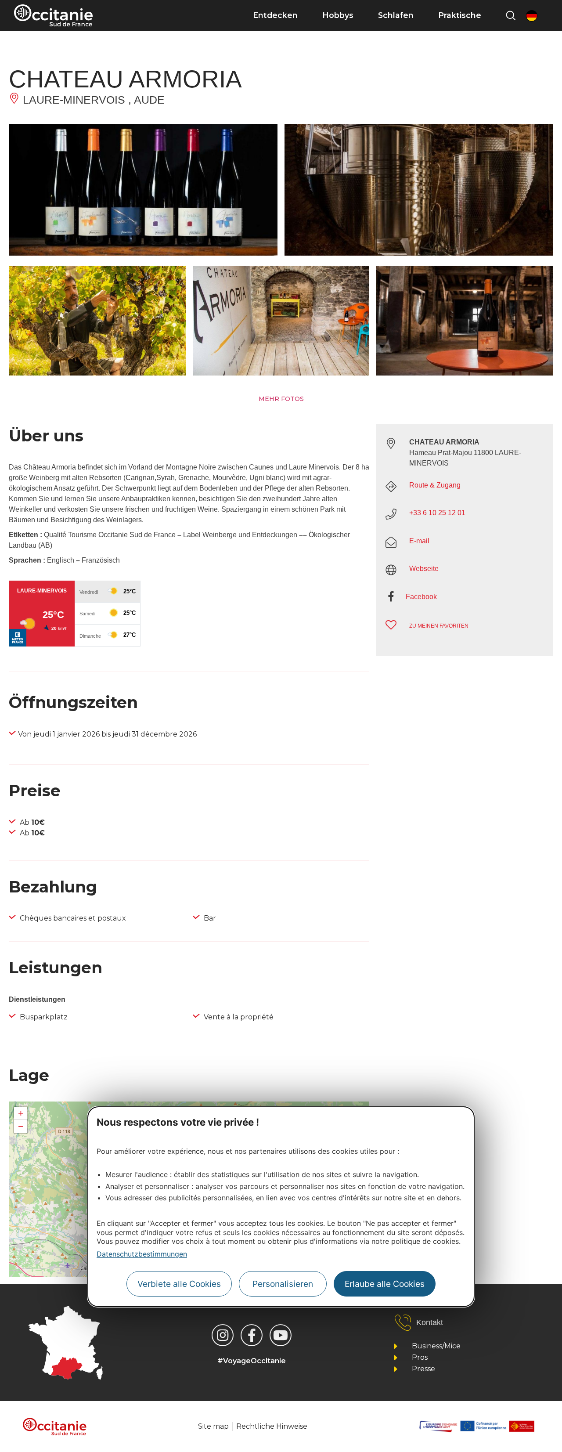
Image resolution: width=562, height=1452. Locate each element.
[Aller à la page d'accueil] (53, 15)
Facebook (421, 596)
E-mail (419, 541)
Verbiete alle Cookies (179, 1283)
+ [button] (21, 1113)
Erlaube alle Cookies (385, 1283)
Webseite (424, 568)
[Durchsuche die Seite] (510, 15)
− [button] (21, 1126)
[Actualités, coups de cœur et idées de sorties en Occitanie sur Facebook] (252, 1335)
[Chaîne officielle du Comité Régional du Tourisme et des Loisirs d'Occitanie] (281, 1335)
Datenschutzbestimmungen (142, 1254)
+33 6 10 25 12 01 (437, 513)
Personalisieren (282, 1283)
